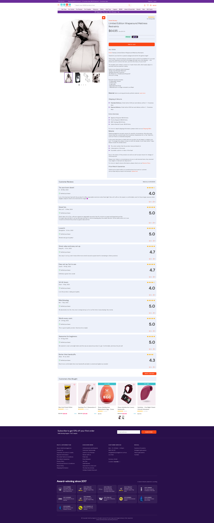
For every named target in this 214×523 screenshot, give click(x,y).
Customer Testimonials (89, 450)
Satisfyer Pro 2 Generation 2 (87, 407)
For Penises (79, 9)
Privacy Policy (60, 461)
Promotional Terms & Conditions (66, 463)
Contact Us (60, 450)
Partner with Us (87, 454)
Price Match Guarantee (63, 459)
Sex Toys (64, 9)
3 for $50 (107, 384)
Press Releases (87, 459)
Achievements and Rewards (90, 448)
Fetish (110, 52)
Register (150, 1)
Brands (138, 9)
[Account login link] (145, 5)
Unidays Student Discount (90, 470)
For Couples (87, 9)
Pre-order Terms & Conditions (65, 457)
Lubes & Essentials (129, 9)
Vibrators (95, 9)
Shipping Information (62, 468)
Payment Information (62, 454)
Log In (155, 1)
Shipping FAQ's (147, 128)
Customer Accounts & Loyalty (65, 452)
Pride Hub (85, 457)
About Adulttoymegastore (64, 448)
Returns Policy (146, 163)
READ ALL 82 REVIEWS (149, 182)
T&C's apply (73, 433)
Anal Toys (108, 9)
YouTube (136, 454)
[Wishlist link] (148, 5)
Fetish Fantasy (113, 20)
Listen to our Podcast (89, 452)
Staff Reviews (86, 463)
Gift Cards (149, 9)
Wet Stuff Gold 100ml (65, 407)
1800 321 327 (61, 1)
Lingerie (115, 9)
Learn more (142, 93)
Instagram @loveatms (140, 450)
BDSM (120, 9)
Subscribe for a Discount (89, 465)
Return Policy (60, 465)
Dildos (102, 9)
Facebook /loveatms (140, 448)
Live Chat (111, 454)
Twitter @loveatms (139, 452)
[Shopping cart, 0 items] (151, 5)
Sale (143, 9)
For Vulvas (71, 9)
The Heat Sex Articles (88, 468)
